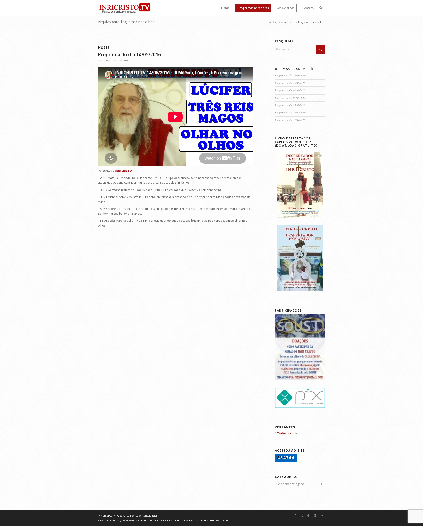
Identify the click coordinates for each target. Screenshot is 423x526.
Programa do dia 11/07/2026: (290, 120)
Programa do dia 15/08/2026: (290, 83)
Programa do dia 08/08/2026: (290, 90)
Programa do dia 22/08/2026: (290, 75)
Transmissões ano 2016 (115, 60)
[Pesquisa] (320, 8)
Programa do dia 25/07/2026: (290, 105)
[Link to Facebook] (295, 515)
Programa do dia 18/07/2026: (290, 112)
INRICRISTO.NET (172, 520)
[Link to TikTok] (308, 515)
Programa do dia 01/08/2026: (290, 97)
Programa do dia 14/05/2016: (130, 54)
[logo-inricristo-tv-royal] (125, 8)
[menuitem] (225, 8)
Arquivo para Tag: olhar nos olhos (126, 21)
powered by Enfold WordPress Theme (205, 520)
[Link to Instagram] (315, 515)
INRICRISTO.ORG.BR (146, 520)
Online (287, 433)
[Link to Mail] (321, 515)
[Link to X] (302, 515)
